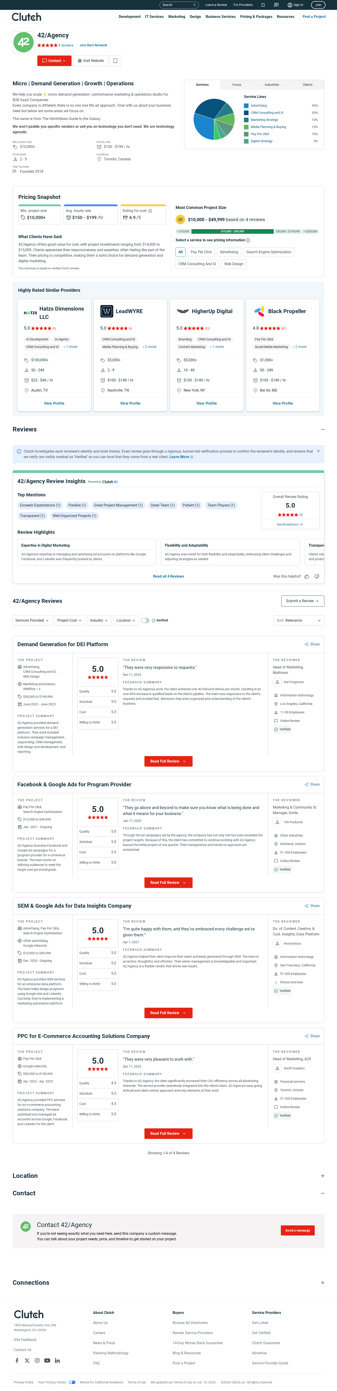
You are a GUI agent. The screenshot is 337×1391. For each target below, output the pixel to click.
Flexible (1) (77, 505)
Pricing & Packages (256, 16)
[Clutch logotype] (26, 17)
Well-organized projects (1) (75, 516)
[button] (32, 620)
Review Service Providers (193, 1333)
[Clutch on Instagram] (37, 1360)
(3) (54, 328)
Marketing (176, 16)
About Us (100, 1323)
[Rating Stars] (41, 328)
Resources (285, 16)
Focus (236, 84)
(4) (301, 515)
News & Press (104, 1343)
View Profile (54, 403)
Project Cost (67, 620)
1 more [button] (71, 347)
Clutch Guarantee (266, 1343)
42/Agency (53, 35)
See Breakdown (288, 524)
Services (202, 84)
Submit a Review (300, 601)
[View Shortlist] (263, 5)
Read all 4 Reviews (168, 576)
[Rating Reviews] (47, 45)
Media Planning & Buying (268, 127)
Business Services (221, 16)
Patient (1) (191, 505)
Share (315, 644)
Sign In (298, 5)
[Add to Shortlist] (115, 61)
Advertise (259, 1353)
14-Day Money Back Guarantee (198, 1343)
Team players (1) (221, 505)
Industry (96, 620)
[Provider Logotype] (24, 42)
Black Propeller (287, 311)
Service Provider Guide (270, 1363)
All (180, 252)
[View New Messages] (276, 5)
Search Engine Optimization (268, 252)
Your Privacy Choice (52, 1382)
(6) (130, 328)
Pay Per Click (260, 134)
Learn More (179, 457)
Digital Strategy (262, 141)
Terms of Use (137, 1382)
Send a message (297, 1230)
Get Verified (261, 1333)
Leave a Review (216, 5)
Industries (272, 84)
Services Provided (29, 620)
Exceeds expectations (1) (40, 505)
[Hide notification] (318, 451)
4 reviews (65, 45)
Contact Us (22, 1350)
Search (167, 5)
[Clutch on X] (27, 1360)
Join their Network (93, 45)
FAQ (96, 1363)
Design (195, 16)
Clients (307, 84)
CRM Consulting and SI (267, 112)
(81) (283, 328)
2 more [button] (150, 347)
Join (318, 5)
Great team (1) (163, 505)
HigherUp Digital (212, 311)
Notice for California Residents (101, 1382)
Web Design (233, 264)
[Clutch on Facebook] (17, 1360)
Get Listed (260, 1323)
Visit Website (93, 60)
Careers (99, 1333)
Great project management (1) (118, 505)
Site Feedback (25, 1340)
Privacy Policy (23, 1382)
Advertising (259, 105)
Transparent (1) (32, 516)
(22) (207, 328)
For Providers (243, 5)
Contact (54, 60)
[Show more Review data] (168, 761)
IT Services (154, 16)
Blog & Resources (187, 1353)
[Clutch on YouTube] (47, 1360)
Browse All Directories (190, 1323)
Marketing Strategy (264, 120)
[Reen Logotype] (30, 313)
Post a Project (314, 16)
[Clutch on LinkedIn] (57, 1360)
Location (123, 620)
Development (130, 16)
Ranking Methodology (111, 1353)
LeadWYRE (129, 311)
